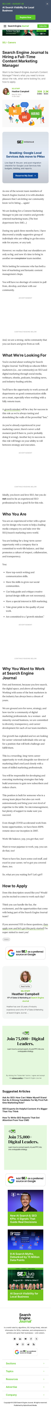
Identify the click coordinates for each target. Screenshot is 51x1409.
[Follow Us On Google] (25, 953)
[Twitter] (36, 1339)
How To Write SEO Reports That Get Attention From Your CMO (21, 1119)
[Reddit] (28, 1344)
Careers (6, 939)
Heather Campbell (20, 91)
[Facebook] (31, 1339)
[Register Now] (25, 1200)
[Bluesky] (17, 1344)
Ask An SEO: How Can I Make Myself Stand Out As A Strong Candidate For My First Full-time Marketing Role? (25, 1100)
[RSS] (34, 1344)
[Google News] (14, 1339)
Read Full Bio (25, 986)
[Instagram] (23, 1344)
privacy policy (17, 1078)
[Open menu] (5, 26)
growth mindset (12, 409)
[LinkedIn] (20, 1339)
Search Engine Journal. (25, 1402)
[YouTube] (25, 1339)
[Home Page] (18, 26)
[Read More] (25, 1239)
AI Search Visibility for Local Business (24, 1295)
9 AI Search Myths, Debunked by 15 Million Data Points (24, 1257)
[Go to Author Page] (5, 91)
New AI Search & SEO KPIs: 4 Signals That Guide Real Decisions (23, 1219)
